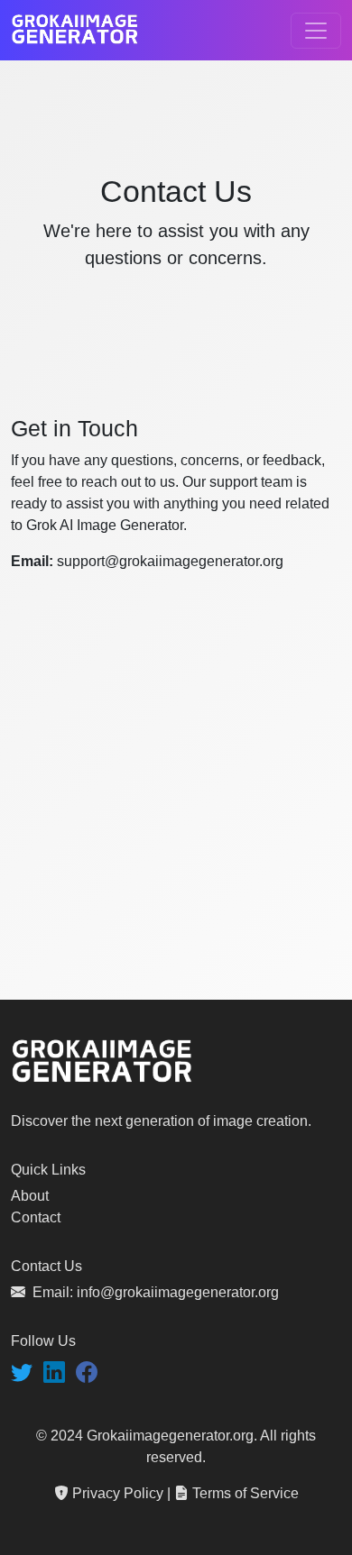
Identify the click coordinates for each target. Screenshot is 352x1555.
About (30, 1195)
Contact (35, 1217)
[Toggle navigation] (316, 31)
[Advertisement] (176, 815)
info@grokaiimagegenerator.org (178, 1292)
